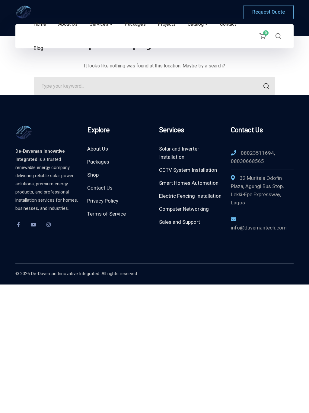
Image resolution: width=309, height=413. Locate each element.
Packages (98, 162)
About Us (97, 149)
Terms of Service (106, 214)
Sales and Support (179, 222)
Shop (93, 175)
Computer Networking (184, 209)
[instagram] (49, 225)
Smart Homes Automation (188, 183)
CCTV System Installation (188, 170)
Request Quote (268, 12)
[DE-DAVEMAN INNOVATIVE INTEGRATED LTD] (36, 12)
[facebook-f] (18, 225)
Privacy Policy (102, 201)
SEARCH (266, 86)
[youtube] (33, 225)
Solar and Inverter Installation (179, 153)
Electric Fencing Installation (190, 196)
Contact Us (100, 188)
